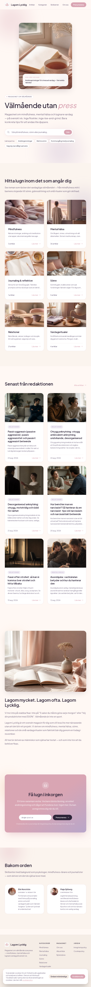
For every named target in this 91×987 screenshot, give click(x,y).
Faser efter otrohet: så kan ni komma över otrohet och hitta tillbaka (23, 580)
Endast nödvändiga (59, 976)
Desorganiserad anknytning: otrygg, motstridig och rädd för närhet (23, 507)
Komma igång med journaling (62, 141)
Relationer (43, 962)
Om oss (65, 5)
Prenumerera (78, 5)
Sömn (41, 959)
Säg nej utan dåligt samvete (17, 146)
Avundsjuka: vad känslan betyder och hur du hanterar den (65, 580)
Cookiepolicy (79, 951)
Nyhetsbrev (61, 955)
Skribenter (55, 5)
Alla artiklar (79, 385)
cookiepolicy (27, 980)
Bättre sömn (42, 141)
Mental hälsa (44, 951)
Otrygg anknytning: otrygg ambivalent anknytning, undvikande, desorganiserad (66, 434)
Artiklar (32, 5)
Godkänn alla (77, 976)
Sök (68, 132)
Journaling (43, 955)
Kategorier (43, 5)
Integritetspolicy (80, 947)
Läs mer (35, 458)
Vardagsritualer (45, 966)
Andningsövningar (25, 141)
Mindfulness (43, 947)
